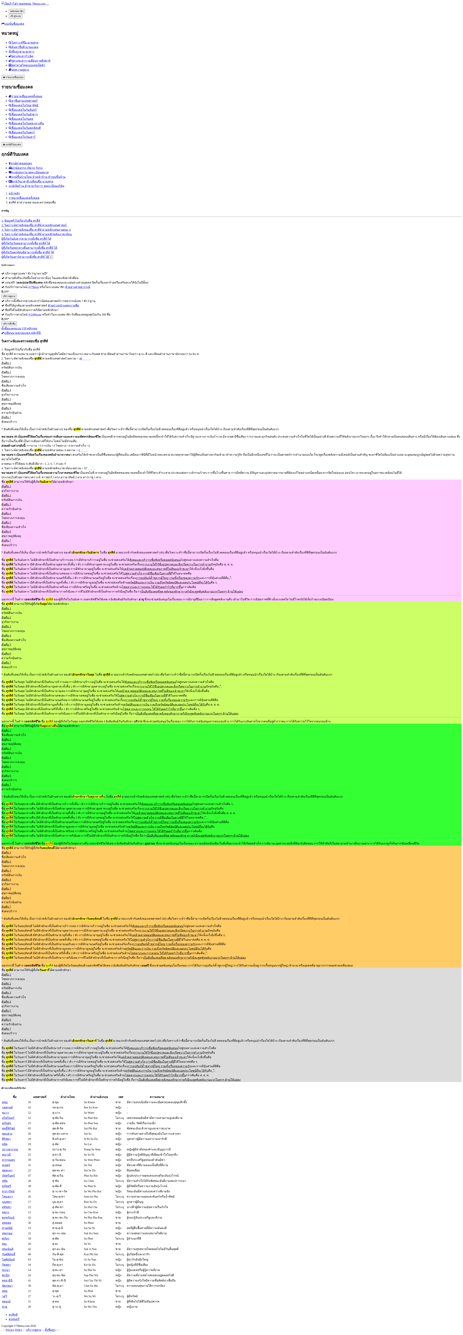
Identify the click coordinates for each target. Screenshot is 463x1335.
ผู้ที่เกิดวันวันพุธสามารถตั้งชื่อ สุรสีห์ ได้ (25, 243)
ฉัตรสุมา (7, 1285)
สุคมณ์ (6, 1301)
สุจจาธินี (7, 1280)
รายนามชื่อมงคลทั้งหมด (26, 96)
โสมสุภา (7, 1196)
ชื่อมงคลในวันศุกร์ (23, 132)
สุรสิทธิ (13, 1314)
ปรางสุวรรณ (10, 1149)
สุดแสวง (7, 1133)
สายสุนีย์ (7, 1228)
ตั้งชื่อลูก (50, 1329)
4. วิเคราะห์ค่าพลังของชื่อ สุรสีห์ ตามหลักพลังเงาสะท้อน (36, 234)
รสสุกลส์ (7, 1107)
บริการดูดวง (9, 296)
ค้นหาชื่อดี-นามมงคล (24, 47)
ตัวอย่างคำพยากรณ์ (77, 287)
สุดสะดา (7, 1170)
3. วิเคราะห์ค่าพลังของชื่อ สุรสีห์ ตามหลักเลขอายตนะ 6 (36, 229)
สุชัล (5, 1180)
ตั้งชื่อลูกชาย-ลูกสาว (21, 51)
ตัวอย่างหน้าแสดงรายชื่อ (63, 305)
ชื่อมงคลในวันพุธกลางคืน (27, 123)
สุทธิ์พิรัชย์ (8, 1128)
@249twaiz (34, 314)
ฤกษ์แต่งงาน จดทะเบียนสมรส (30, 172)
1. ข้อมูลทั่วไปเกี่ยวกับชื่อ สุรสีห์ (20, 220)
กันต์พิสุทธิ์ (8, 1254)
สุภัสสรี (6, 1186)
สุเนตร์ (6, 1165)
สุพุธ (5, 1291)
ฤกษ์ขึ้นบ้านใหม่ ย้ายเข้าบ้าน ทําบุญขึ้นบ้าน (38, 176)
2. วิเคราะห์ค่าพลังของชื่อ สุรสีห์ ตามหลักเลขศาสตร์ (34, 225)
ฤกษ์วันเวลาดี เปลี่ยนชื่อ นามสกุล (32, 181)
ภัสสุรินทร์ (8, 1175)
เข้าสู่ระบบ (15, 16)
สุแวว (5, 1112)
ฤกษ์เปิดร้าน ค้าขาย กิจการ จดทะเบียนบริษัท (36, 186)
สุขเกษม (7, 1233)
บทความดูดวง (20, 69)
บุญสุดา (7, 1201)
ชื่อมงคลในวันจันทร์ (24, 109)
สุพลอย (6, 1222)
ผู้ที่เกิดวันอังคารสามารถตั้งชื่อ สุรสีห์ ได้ (26, 238)
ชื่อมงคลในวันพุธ (22, 118)
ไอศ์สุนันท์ (8, 1259)
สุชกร (5, 1212)
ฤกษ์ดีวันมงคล (13, 144)
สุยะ (4, 1243)
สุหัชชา (6, 1207)
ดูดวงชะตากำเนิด (22, 56)
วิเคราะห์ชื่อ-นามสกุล (25, 42)
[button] (12, 23)
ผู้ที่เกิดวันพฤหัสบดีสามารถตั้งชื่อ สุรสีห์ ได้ (27, 252)
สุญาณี (6, 1154)
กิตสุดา (6, 1264)
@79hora (33, 287)
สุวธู (4, 1306)
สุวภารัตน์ (8, 1191)
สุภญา (6, 1270)
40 (80, 358)
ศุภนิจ (5, 1275)
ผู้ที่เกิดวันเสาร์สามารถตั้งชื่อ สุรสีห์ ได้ (25, 256)
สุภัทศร (6, 1123)
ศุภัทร (5, 1238)
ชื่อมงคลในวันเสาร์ (23, 137)
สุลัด (4, 1144)
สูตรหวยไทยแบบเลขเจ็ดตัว (28, 65)
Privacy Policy (14, 1329)
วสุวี (4, 1296)
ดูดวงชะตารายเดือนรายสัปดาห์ (30, 60)
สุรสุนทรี (14, 1319)
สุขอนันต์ (7, 1249)
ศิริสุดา (6, 1138)
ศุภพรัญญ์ (8, 1217)
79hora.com (38, 3)
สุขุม (5, 1102)
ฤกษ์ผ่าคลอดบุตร (21, 163)
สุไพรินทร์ (8, 1117)
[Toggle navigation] (47, 4)
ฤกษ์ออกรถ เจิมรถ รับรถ (27, 167)
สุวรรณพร (8, 1159)
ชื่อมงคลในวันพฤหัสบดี (26, 127)
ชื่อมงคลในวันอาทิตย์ (24, 105)
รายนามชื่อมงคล (14, 77)
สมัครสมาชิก (17, 11)
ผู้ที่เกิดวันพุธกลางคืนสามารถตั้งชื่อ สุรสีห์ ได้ (29, 247)
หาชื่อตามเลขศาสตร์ (24, 100)
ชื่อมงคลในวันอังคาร (24, 114)
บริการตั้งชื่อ (9, 323)
